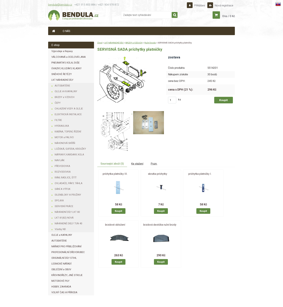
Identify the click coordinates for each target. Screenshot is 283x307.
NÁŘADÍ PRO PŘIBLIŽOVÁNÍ (66, 246)
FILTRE (58, 120)
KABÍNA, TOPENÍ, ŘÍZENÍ (68, 131)
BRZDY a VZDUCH (64, 97)
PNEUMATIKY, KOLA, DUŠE (65, 62)
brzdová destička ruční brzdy (159, 224)
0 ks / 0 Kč (228, 16)
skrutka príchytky (157, 173)
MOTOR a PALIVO (64, 137)
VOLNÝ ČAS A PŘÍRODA (64, 292)
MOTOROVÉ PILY (60, 280)
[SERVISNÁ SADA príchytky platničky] (125, 56)
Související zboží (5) (112, 163)
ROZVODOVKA (63, 171)
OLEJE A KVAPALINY (66, 91)
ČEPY (58, 102)
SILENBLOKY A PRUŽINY (68, 194)
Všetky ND (60, 229)
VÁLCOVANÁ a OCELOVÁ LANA (68, 56)
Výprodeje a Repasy (62, 51)
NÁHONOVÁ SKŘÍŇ (65, 143)
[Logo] (73, 16)
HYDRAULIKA (62, 125)
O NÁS (66, 31)
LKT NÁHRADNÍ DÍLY (62, 79)
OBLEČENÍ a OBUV (61, 269)
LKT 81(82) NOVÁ (64, 217)
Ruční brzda (150, 43)
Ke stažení (137, 163)
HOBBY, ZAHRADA (61, 286)
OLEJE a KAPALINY (61, 234)
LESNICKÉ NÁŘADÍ (61, 263)
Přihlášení (200, 5)
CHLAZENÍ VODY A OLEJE (69, 108)
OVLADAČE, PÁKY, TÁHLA (68, 183)
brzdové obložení (115, 224)
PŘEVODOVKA (62, 166)
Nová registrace (223, 5)
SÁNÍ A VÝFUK (62, 189)
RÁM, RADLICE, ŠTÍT (66, 177)
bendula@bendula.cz (60, 4)
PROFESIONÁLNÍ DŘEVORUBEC (68, 252)
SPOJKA (59, 200)
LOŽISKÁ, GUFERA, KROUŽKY (70, 148)
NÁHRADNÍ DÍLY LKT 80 (67, 212)
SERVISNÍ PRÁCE (64, 206)
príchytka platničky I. (199, 173)
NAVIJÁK (60, 160)
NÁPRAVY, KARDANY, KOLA (69, 154)
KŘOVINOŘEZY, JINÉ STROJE (67, 275)
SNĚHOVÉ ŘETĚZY (61, 74)
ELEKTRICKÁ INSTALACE (68, 114)
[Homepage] (53, 31)
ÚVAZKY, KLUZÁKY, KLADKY (66, 68)
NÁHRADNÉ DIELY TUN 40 (68, 223)
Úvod (99, 43)
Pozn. (154, 163)
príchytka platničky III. (115, 173)
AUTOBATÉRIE (62, 85)
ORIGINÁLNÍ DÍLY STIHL (64, 257)
